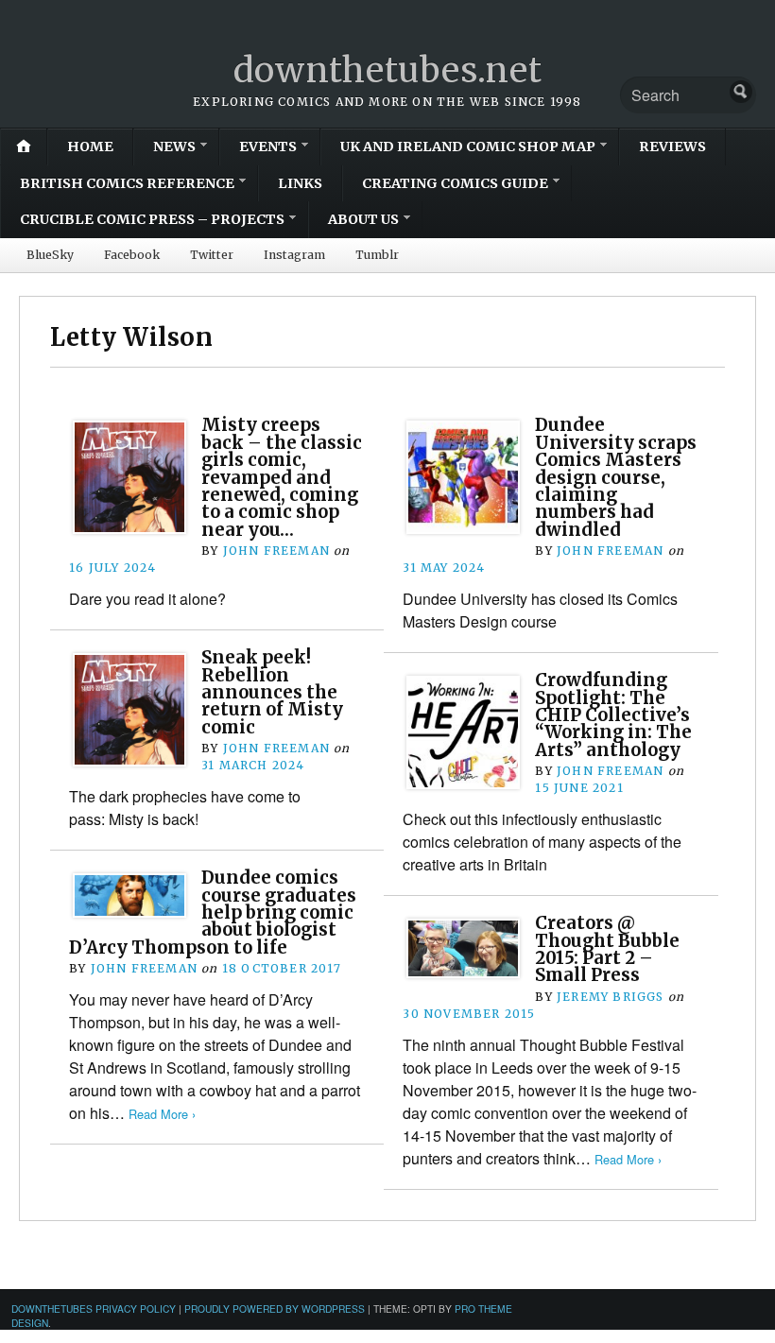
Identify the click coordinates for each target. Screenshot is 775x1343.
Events (268, 146)
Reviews (672, 146)
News (174, 146)
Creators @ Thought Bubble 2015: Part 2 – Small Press (607, 949)
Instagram (294, 255)
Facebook (132, 255)
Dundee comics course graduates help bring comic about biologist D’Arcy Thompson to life (212, 912)
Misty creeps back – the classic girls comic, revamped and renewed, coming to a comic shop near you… (281, 477)
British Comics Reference (127, 183)
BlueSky (50, 255)
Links (300, 183)
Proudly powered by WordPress (274, 1308)
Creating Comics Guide (455, 183)
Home (90, 146)
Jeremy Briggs (610, 997)
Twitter (211, 255)
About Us (363, 219)
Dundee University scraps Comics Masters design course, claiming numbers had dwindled (616, 477)
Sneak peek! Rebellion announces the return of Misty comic (272, 692)
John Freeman (276, 550)
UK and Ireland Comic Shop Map (467, 146)
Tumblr (377, 255)
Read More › (162, 1114)
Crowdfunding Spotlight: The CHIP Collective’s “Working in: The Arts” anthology (613, 715)
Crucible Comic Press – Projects (152, 219)
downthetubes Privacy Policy (93, 1308)
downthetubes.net (387, 70)
